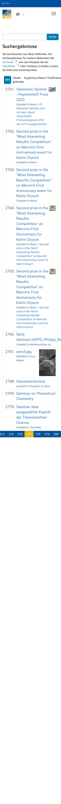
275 (11, 434)
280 (56, 434)
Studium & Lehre (40, 386)
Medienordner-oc (40, 344)
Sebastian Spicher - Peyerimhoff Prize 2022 (32, 94)
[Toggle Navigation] (53, 13)
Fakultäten (8, 66)
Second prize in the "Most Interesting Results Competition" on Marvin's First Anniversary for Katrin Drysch (32, 224)
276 (20, 434)
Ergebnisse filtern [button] (35, 78)
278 (38, 434)
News (33, 104)
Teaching (35, 427)
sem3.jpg (24, 352)
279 (47, 434)
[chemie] (6, 14)
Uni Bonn (7, 62)
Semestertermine (30, 381)
